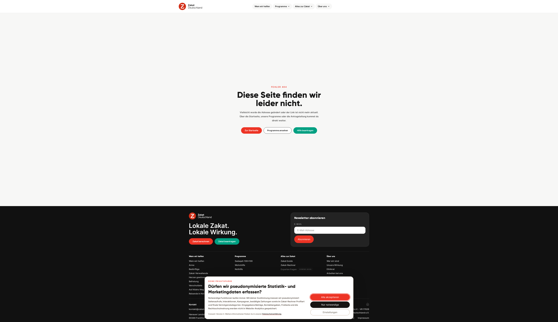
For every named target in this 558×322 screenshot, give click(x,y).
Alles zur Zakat (302, 6)
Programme (281, 6)
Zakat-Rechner (288, 265)
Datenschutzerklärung (271, 314)
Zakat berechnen (201, 241)
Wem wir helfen (262, 6)
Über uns (322, 6)
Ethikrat (331, 269)
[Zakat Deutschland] (190, 6)
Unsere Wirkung (335, 265)
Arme (191, 265)
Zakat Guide (287, 261)
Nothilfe (239, 269)
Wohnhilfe (240, 265)
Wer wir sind (333, 261)
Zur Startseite (251, 130)
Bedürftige (194, 269)
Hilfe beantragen (305, 130)
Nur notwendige (330, 304)
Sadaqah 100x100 (244, 261)
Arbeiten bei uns (335, 273)
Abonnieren (304, 239)
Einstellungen (330, 312)
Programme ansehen (277, 130)
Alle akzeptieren (330, 297)
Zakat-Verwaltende (198, 273)
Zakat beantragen (227, 241)
